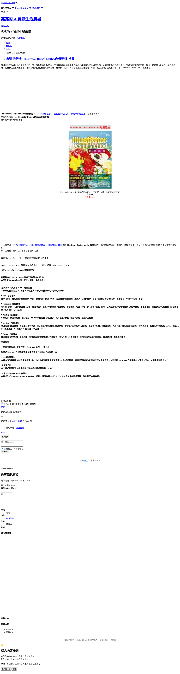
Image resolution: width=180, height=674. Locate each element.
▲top (3, 432)
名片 (8, 49)
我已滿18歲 (6, 669)
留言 (20, 421)
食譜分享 (20, 428)
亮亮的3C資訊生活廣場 (21, 19)
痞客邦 (15, 421)
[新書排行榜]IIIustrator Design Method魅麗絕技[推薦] (40, 58)
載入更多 (5, 437)
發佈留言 (5, 452)
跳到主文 (5, 26)
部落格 (9, 46)
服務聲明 (113, 640)
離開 (14, 669)
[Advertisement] (90, 90)
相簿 (8, 43)
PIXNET (71, 640)
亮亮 (3, 407)
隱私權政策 (104, 640)
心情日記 (21, 38)
